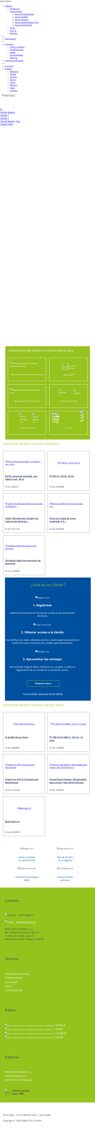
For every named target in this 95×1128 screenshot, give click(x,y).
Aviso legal (8, 1114)
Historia (13, 58)
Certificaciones (17, 49)
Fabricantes (10, 38)
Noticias (13, 33)
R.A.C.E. (13, 30)
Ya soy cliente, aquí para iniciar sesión (43, 693)
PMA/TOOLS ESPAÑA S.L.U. (19, 1071)
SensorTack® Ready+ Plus (27, 22)
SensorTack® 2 (22, 19)
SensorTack (11, 982)
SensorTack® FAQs (23, 25)
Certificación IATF (14, 990)
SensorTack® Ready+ (24, 14)
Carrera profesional (14, 60)
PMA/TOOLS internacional (18, 1079)
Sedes (12, 52)
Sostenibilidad (16, 55)
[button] (6, 1)
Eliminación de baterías (17, 973)
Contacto (9, 66)
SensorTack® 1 (22, 17)
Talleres (8, 6)
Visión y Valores (17, 47)
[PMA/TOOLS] (10, 95)
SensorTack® (16, 11)
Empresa (9, 44)
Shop (12, 28)
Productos (15, 8)
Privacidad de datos (26, 1114)
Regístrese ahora (43, 683)
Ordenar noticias (13, 977)
